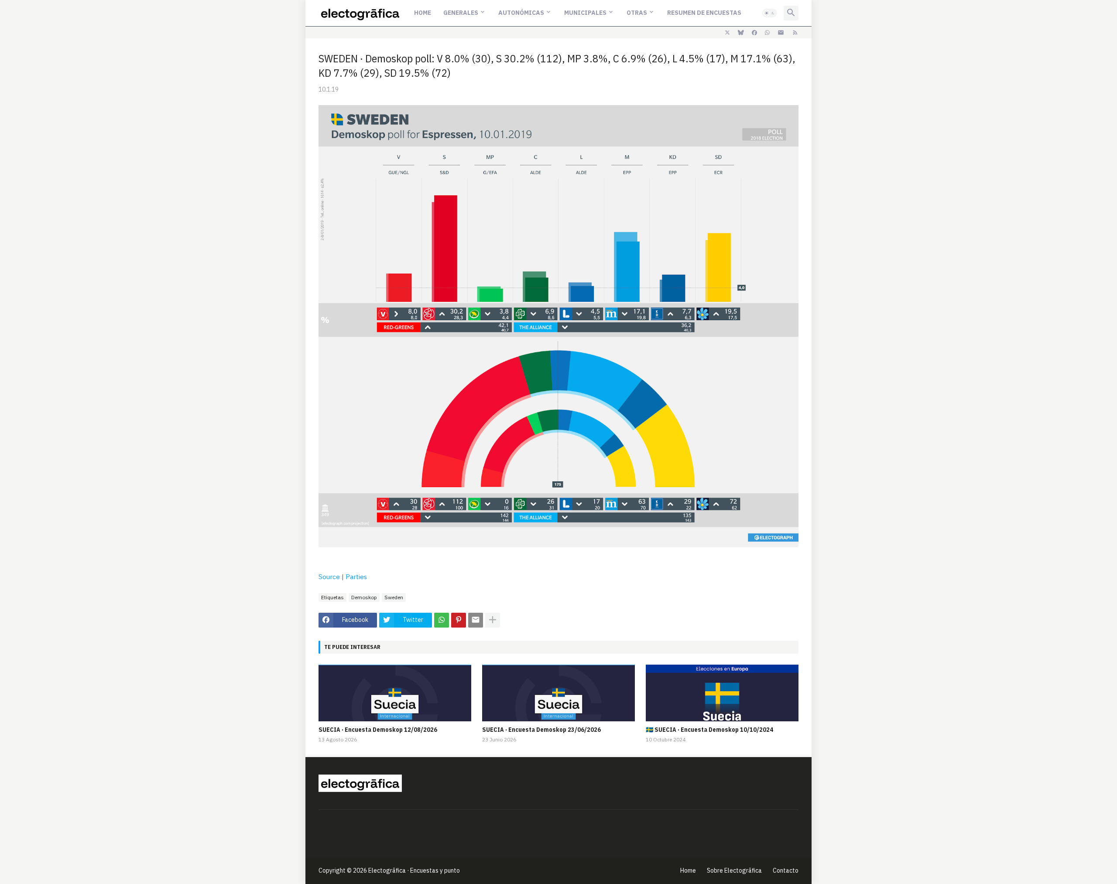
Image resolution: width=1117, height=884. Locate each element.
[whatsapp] (767, 33)
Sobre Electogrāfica (734, 870)
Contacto (785, 870)
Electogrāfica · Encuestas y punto (414, 870)
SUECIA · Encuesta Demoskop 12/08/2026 (378, 730)
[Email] (475, 620)
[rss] (795, 33)
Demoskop (364, 597)
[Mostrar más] (492, 620)
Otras (637, 13)
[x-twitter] (727, 33)
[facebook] (754, 33)
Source (329, 577)
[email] (781, 33)
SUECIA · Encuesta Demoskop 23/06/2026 (541, 730)
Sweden (393, 597)
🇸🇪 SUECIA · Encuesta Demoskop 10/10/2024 (709, 730)
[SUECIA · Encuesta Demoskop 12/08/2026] (395, 693)
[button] (769, 13)
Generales (460, 13)
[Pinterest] (458, 620)
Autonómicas (521, 13)
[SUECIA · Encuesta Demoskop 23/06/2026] (558, 693)
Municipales (585, 13)
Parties (356, 577)
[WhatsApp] (441, 620)
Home (422, 13)
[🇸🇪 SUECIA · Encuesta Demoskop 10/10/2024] (722, 693)
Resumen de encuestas (704, 13)
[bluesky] (741, 33)
